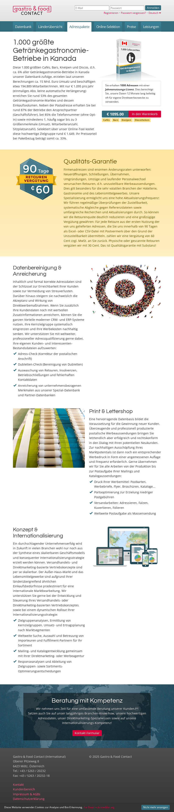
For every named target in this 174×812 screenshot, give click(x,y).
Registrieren (111, 12)
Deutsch (153, 12)
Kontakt (18, 785)
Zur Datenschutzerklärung (98, 807)
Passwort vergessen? (133, 12)
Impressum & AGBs (26, 794)
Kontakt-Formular (87, 733)
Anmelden (153, 8)
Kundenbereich (24, 789)
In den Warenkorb (145, 114)
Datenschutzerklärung (29, 799)
